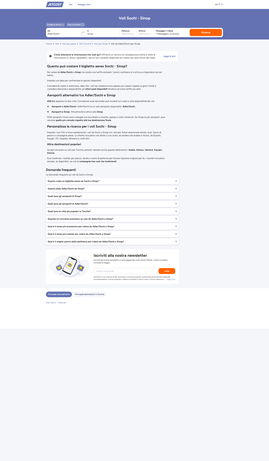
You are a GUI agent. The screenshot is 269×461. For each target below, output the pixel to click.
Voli (70, 4)
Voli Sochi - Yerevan (56, 302)
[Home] (55, 4)
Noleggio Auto (84, 4)
